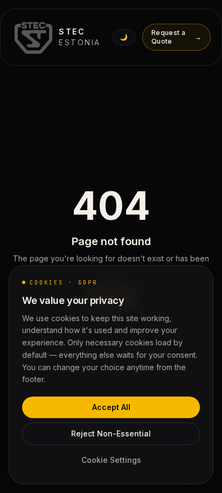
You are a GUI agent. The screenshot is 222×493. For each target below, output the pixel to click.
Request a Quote (176, 37)
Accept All (111, 407)
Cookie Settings (111, 459)
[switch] (124, 37)
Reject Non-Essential (111, 433)
